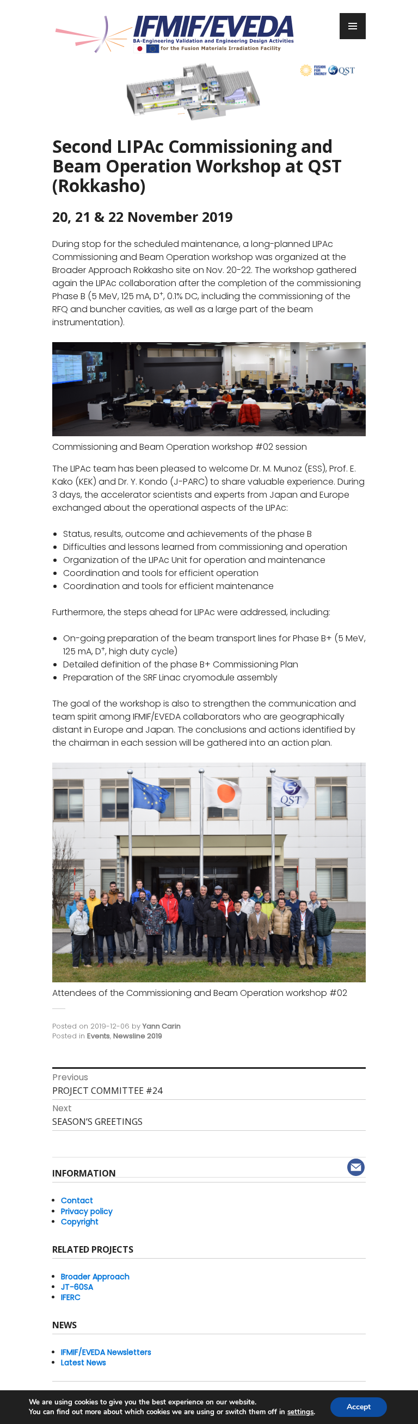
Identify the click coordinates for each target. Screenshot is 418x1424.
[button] (75, 81)
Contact (77, 1200)
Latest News (83, 1362)
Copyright (80, 1221)
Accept (359, 1407)
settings (300, 1412)
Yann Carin (162, 1026)
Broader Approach (95, 1276)
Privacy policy (87, 1211)
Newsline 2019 (137, 1036)
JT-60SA (77, 1286)
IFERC (71, 1297)
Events (98, 1036)
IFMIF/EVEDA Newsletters (106, 1352)
